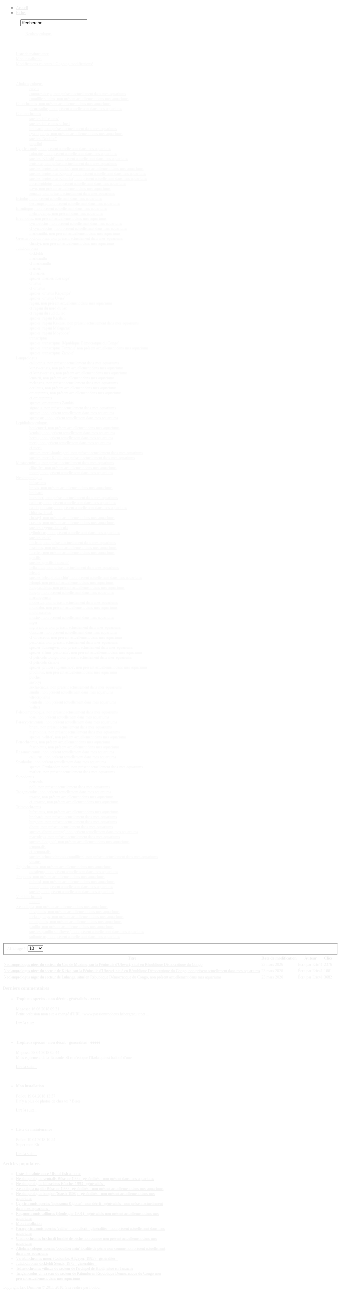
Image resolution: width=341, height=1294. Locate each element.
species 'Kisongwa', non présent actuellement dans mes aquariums (81, 647)
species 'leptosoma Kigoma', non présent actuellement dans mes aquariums (87, 173)
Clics (328, 958)
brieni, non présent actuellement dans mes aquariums (70, 727)
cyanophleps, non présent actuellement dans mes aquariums (76, 133)
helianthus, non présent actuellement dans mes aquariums (74, 567)
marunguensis (40, 597)
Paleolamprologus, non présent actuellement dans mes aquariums (67, 712)
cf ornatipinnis (40, 398)
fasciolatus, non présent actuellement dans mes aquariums (74, 747)
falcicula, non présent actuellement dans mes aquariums (72, 542)
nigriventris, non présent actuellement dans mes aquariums (75, 627)
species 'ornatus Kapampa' (50, 293)
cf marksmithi (40, 263)
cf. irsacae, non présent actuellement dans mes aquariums (74, 802)
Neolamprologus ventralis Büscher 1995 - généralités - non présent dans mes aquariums (85, 1178)
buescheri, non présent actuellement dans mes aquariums (73, 497)
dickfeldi (36, 253)
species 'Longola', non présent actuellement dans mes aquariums (79, 842)
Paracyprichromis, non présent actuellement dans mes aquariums (66, 722)
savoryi (35, 682)
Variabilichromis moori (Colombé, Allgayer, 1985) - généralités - (67, 1258)
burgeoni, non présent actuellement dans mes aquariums (73, 822)
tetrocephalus (39, 697)
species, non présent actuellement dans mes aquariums (71, 413)
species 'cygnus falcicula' (48, 527)
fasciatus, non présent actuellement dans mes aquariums (73, 547)
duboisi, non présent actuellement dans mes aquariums (72, 881)
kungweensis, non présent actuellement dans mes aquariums (76, 368)
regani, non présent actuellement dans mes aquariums (71, 303)
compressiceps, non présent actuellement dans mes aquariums (77, 93)
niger (33, 622)
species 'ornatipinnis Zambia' (51, 403)
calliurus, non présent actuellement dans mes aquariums (72, 502)
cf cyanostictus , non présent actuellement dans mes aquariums (78, 228)
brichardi (36, 492)
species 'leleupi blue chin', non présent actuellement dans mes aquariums (85, 577)
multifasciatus (40, 612)
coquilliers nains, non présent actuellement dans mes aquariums (79, 98)
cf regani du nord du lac (48, 308)
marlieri (35, 268)
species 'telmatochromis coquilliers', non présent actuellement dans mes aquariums (93, 856)
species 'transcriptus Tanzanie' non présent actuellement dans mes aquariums (89, 348)
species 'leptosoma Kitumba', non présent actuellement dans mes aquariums (88, 178)
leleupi (34, 572)
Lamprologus (26, 358)
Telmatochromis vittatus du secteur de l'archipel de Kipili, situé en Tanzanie (74, 1268)
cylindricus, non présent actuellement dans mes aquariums (74, 532)
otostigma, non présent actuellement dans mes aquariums (73, 871)
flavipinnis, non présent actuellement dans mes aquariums (74, 911)
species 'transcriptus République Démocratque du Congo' (74, 343)
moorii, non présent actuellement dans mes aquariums (71, 472)
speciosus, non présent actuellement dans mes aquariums (73, 418)
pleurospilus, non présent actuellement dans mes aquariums (75, 108)
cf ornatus (37, 288)
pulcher (35, 677)
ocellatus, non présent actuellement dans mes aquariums (73, 388)
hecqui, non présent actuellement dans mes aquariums (71, 438)
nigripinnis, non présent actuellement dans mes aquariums (74, 732)
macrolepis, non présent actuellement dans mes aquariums (74, 837)
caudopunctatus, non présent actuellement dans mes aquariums (78, 507)
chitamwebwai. (41, 512)
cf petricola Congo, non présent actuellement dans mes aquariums (80, 657)
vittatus (35, 861)
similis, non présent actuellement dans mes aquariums (71, 692)
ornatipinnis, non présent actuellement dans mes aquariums (75, 393)
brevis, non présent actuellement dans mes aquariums (71, 487)
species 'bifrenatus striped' (49, 123)
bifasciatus (37, 482)
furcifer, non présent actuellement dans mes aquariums (72, 552)
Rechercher (11, 23)
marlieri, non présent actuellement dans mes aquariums (72, 772)
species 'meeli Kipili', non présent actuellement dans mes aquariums (82, 457)
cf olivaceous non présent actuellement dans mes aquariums (76, 637)
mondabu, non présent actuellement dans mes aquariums (73, 607)
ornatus (35, 283)
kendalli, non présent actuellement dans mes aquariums (72, 433)
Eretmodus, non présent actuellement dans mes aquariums (61, 218)
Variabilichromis (29, 896)
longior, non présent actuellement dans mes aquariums (71, 592)
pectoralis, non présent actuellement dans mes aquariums (73, 642)
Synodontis (25, 777)
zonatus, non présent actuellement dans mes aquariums (72, 193)
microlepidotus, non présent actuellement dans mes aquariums (77, 183)
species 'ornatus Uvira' (47, 298)
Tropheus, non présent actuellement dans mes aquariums (60, 876)
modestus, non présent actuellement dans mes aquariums (73, 602)
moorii (34, 901)
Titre (132, 958)
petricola (36, 782)
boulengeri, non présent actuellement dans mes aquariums (74, 428)
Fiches (21, 12)
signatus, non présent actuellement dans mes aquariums (72, 408)
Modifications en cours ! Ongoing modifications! (54, 64)
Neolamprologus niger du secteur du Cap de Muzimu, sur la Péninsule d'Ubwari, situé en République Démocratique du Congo (103, 964)
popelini (35, 143)
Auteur (310, 958)
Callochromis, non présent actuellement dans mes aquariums (63, 103)
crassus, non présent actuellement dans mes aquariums (72, 522)
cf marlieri (37, 273)
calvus (34, 88)
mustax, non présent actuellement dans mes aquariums (71, 617)
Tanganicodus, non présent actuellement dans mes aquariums (63, 792)
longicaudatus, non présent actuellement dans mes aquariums (77, 587)
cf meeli (35, 448)
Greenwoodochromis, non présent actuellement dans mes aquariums (69, 238)
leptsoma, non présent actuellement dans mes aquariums (73, 163)
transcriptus (38, 338)
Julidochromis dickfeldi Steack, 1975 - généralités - (56, 1263)
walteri (34, 707)
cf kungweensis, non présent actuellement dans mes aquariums (78, 373)
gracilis (35, 557)
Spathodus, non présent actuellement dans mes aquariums (61, 762)
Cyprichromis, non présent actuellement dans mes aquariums (63, 148)
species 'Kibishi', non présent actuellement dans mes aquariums (78, 158)
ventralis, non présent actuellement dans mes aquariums (72, 702)
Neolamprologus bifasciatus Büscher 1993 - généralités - (60, 1183)
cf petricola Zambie (44, 662)
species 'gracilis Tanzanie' (49, 562)
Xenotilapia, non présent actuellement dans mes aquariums (62, 906)
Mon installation (29, 59)
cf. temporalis (40, 851)
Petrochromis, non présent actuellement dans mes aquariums (63, 742)
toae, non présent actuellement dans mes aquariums (69, 717)
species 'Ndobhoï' (43, 138)
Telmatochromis (28, 807)
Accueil (22, 7)
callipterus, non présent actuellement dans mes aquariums (74, 363)
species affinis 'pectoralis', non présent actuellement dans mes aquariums (86, 652)
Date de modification (279, 958)
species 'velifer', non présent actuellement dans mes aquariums (78, 737)
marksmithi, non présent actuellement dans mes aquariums (75, 233)
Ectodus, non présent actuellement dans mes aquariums (59, 198)
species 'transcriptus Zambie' (51, 353)
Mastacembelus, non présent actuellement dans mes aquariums (65, 462)
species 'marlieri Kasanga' (49, 278)
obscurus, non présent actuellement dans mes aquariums (73, 632)
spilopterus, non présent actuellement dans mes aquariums (74, 936)
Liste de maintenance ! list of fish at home (48, 1173)
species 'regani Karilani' (47, 318)
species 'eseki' (40, 537)
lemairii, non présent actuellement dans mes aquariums (72, 378)
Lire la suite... (26, 1023)
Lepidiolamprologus (32, 423)
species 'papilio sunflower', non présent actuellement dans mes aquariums (86, 931)
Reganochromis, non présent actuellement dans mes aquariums (65, 752)
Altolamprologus (29, 83)
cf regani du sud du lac (47, 313)
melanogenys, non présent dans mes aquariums (66, 213)
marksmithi (38, 258)
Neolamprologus (38, 34)
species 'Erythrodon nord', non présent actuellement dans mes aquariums (86, 767)
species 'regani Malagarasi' (50, 328)
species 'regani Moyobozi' (49, 333)
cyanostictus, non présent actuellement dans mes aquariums (75, 223)
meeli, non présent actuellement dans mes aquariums (70, 443)
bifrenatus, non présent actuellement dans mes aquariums (74, 812)
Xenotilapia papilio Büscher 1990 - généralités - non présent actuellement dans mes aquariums (90, 1188)
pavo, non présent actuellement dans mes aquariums (70, 188)
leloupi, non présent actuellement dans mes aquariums (71, 582)
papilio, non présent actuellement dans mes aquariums (71, 926)
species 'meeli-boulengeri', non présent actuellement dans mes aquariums (86, 453)
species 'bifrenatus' (44, 118)
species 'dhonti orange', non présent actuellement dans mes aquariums (83, 832)
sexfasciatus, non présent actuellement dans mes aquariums (75, 687)
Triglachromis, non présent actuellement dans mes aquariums (64, 866)
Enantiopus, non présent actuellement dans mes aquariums (61, 208)
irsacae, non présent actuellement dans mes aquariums (71, 797)
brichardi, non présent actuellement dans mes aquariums (73, 128)
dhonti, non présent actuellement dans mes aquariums (71, 827)
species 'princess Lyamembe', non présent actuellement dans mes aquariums (88, 667)
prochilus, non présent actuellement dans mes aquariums (73, 672)
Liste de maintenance (32, 54)
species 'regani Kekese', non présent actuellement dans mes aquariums (84, 323)
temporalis (37, 846)
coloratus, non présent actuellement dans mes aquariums (73, 153)
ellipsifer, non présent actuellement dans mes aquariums (73, 467)
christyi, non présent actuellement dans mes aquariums (72, 243)
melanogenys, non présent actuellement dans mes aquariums (76, 916)
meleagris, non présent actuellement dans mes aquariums (73, 383)
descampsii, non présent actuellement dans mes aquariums (74, 203)
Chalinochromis (28, 113)
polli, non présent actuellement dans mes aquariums (69, 787)
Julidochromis (27, 248)
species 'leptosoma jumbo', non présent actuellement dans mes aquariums (86, 168)
